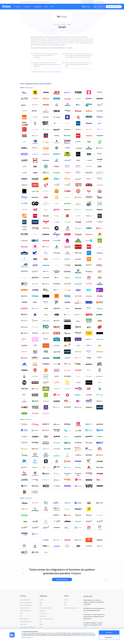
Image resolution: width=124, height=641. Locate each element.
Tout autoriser (109, 632)
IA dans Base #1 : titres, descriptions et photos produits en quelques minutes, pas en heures (94, 616)
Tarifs (46, 6)
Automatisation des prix (25, 610)
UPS (40, 621)
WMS (21, 613)
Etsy (40, 605)
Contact (66, 599)
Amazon (41, 599)
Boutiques (28, 419)
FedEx (41, 624)
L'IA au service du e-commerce (27, 627)
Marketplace (29, 87)
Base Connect (23, 624)
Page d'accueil (57, 24)
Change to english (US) (88, 1)
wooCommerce (43, 613)
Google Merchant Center (45, 608)
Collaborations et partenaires (71, 608)
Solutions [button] (27, 6)
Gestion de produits (24, 608)
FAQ (65, 605)
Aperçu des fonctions (25, 599)
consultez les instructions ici (54, 71)
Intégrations (37, 6)
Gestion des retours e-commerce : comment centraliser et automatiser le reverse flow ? (94, 602)
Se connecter (99, 6)
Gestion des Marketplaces (26, 605)
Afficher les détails (26, 637)
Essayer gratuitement (112, 6)
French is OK (100, 2)
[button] (86, 6)
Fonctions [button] (17, 6)
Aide (65, 602)
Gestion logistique (24, 619)
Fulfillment (28, 498)
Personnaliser (108, 637)
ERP (21, 616)
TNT (40, 627)
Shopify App (42, 610)
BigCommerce (43, 616)
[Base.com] (7, 6)
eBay (41, 602)
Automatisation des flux (25, 621)
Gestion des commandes (26, 602)
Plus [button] (52, 6)
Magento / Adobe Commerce (46, 619)
